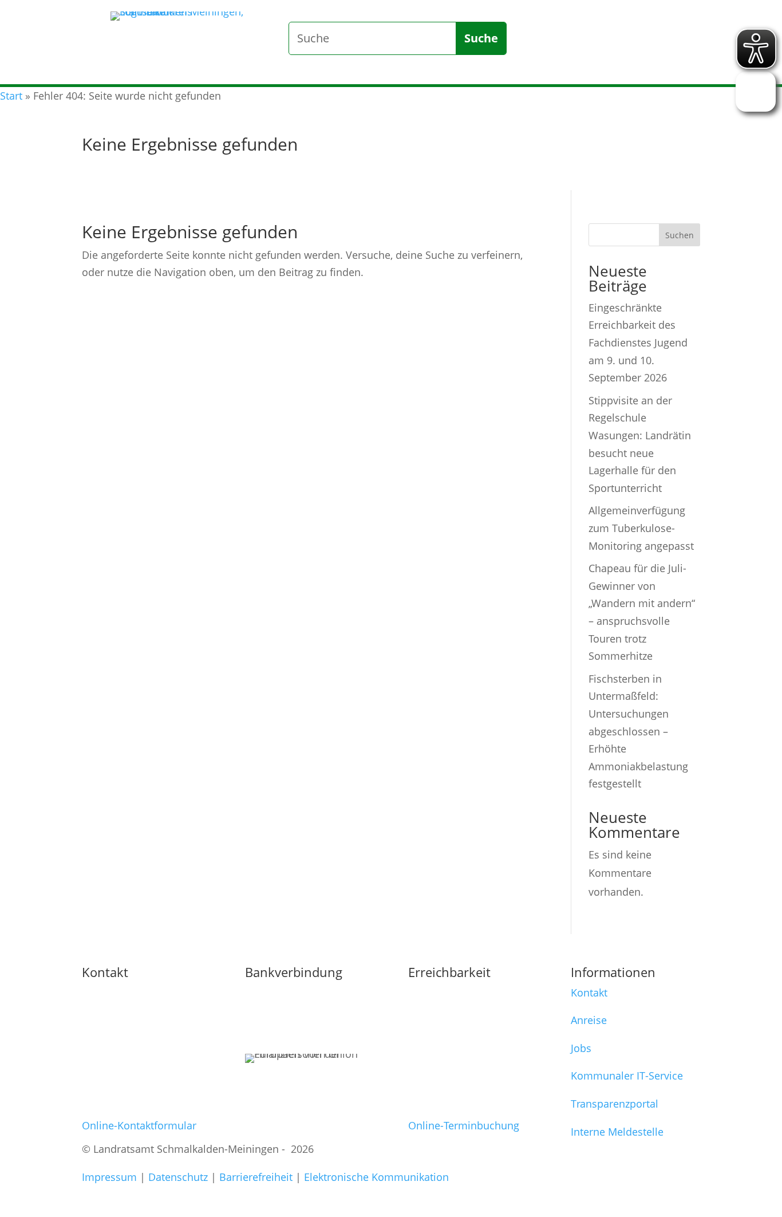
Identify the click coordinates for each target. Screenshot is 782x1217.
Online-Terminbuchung (463, 1125)
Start (11, 96)
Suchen (679, 235)
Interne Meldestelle (617, 1132)
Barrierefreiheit (256, 1177)
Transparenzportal (614, 1103)
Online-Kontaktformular (139, 1125)
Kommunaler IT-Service (627, 1075)
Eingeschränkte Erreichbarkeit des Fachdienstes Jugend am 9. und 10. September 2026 (638, 342)
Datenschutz (178, 1177)
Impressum (109, 1177)
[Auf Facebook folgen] (643, 63)
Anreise (589, 1020)
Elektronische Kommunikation (376, 1177)
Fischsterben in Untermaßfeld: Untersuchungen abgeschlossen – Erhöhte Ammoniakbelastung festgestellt (638, 731)
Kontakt (589, 992)
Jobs (581, 1048)
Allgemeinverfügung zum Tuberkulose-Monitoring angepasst (641, 527)
